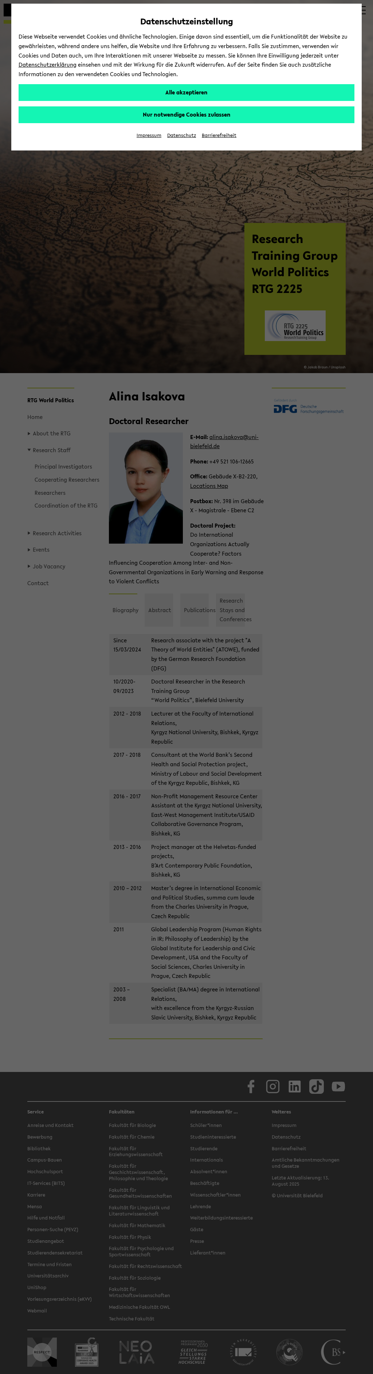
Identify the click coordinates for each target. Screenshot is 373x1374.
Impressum (149, 135)
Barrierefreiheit (219, 135)
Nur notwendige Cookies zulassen (187, 114)
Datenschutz (181, 135)
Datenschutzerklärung (47, 64)
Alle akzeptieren (186, 92)
